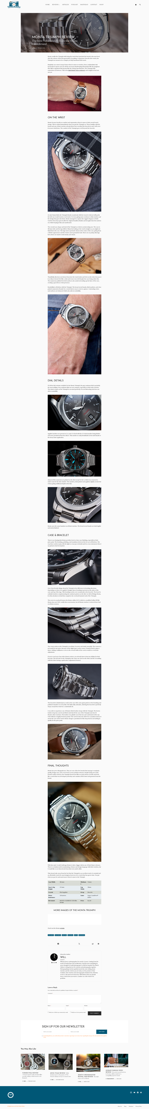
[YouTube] (134, 1092)
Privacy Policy (139, 1106)
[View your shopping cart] (135, 4)
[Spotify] (141, 1092)
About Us (120, 1106)
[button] (140, 4)
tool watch (51, 935)
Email (67, 1005)
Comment (50, 993)
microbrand (82, 935)
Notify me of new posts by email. (78, 1012)
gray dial (64, 935)
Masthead (131, 1106)
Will (63, 957)
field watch (58, 935)
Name (49, 1005)
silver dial (70, 935)
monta (75, 935)
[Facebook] (138, 1092)
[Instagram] (131, 1092)
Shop (125, 1106)
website (62, 928)
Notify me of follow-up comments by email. (58, 1012)
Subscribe (102, 1031)
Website (86, 1005)
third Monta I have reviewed (76, 70)
